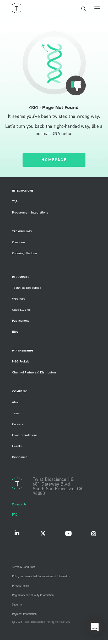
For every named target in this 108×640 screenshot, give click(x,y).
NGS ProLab (20, 362)
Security (17, 605)
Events (17, 446)
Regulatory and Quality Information (33, 595)
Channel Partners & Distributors (34, 372)
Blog (15, 332)
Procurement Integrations (30, 213)
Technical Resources (26, 288)
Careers (17, 424)
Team (16, 413)
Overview (18, 242)
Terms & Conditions (23, 567)
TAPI (15, 202)
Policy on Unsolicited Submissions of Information (41, 576)
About (16, 402)
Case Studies (21, 310)
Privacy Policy (20, 586)
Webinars (18, 299)
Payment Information (24, 614)
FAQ (14, 515)
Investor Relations (24, 435)
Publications (20, 321)
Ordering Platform (24, 253)
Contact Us (19, 504)
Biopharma (19, 457)
